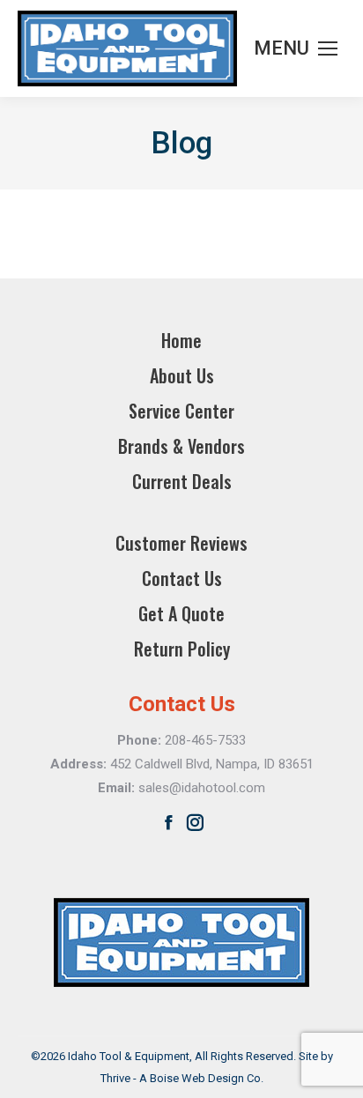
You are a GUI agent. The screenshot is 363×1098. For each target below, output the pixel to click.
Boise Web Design (197, 1078)
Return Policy (182, 648)
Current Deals (182, 481)
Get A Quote (181, 613)
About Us (182, 375)
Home (181, 340)
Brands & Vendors (181, 446)
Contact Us (182, 578)
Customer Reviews (181, 543)
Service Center (181, 410)
